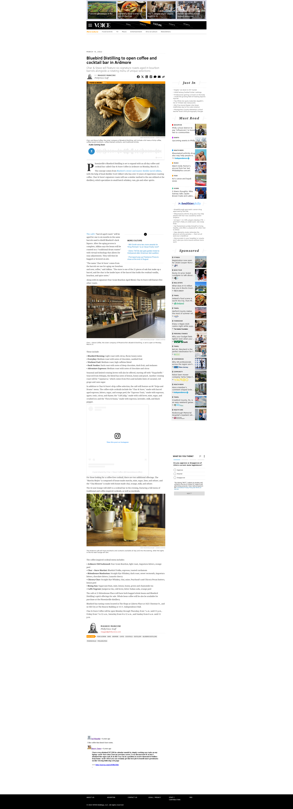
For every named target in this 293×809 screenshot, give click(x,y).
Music (124, 31)
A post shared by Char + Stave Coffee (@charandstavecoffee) (117, 472)
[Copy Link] (163, 77)
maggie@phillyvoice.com (111, 631)
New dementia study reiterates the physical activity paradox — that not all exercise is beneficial (187, 234)
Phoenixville (91, 641)
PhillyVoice (102, 25)
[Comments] (155, 77)
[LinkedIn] (147, 77)
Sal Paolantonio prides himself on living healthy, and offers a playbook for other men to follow (189, 228)
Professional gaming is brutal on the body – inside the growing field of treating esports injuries (189, 96)
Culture (157, 24)
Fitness (177, 257)
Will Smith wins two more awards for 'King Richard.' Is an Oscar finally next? (143, 245)
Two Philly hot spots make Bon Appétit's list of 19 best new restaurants (188, 102)
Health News (179, 150)
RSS (191, 797)
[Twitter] (142, 77)
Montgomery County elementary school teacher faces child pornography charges (188, 110)
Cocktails (129, 636)
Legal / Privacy (154, 797)
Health (143, 24)
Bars (105, 82)
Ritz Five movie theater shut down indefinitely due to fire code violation (186, 106)
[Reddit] (151, 77)
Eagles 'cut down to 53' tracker (185, 90)
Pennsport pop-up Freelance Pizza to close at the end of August (143, 258)
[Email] (159, 77)
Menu (90, 25)
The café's (91, 234)
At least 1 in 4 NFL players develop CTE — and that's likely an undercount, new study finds (189, 222)
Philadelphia (102, 641)
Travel (176, 295)
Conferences (179, 359)
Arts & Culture (151, 31)
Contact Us (132, 797)
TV (117, 31)
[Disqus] (126, 704)
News (128, 24)
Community (178, 372)
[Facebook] (138, 77)
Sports (186, 24)
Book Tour (178, 270)
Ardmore (115, 636)
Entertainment (136, 31)
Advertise (111, 797)
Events (172, 24)
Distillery (137, 636)
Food (176, 176)
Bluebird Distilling (150, 636)
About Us (90, 797)
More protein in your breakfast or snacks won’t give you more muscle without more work (188, 240)
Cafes (122, 636)
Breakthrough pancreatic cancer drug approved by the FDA (187, 210)
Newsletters (166, 31)
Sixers (176, 188)
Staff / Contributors (174, 798)
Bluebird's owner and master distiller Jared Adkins (139, 171)
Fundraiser (178, 321)
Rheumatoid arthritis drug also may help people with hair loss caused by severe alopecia (188, 215)
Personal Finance (181, 334)
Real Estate (178, 283)
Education (178, 125)
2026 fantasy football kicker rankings (188, 92)
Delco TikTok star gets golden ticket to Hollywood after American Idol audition (143, 251)
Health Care (178, 410)
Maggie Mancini (107, 75)
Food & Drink (107, 31)
